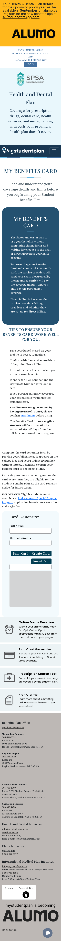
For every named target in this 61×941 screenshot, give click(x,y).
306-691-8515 (9, 737)
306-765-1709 (9, 787)
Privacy (9, 888)
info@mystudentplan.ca (15, 829)
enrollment (28, 415)
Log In (30, 64)
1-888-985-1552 (10, 872)
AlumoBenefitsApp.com (21, 17)
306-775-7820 (9, 756)
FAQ (30, 56)
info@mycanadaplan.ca (14, 866)
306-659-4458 (9, 807)
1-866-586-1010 (10, 832)
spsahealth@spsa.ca (13, 727)
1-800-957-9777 (38, 60)
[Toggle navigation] (54, 150)
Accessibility (26, 890)
